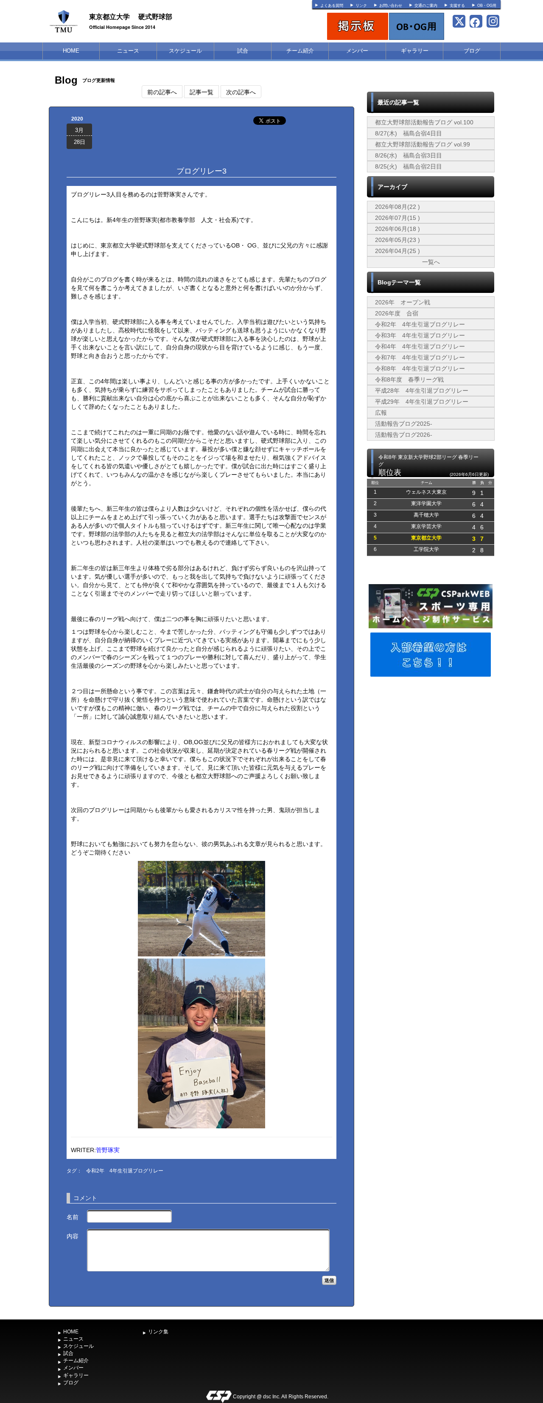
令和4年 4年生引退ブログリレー (420, 346)
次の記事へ (241, 91)
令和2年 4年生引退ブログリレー (124, 1171)
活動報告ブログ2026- (403, 434)
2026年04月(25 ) (397, 250)
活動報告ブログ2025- (403, 423)
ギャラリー (414, 51)
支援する (457, 5)
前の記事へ (162, 91)
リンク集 (158, 1332)
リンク (361, 5)
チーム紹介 (300, 51)
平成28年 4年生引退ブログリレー (421, 390)
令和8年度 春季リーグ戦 (409, 379)
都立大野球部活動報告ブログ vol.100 (424, 122)
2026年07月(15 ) (397, 217)
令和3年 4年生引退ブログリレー (420, 335)
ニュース (128, 51)
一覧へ (431, 262)
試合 (242, 51)
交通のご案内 (425, 5)
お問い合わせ (390, 5)
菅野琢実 (108, 1150)
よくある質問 (331, 5)
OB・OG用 (486, 5)
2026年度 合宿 (396, 313)
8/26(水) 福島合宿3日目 (408, 155)
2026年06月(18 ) (397, 228)
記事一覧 (201, 91)
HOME (71, 51)
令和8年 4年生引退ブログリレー (420, 368)
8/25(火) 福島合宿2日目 (408, 166)
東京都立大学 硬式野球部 (130, 16)
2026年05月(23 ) (397, 239)
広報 (381, 412)
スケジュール (185, 51)
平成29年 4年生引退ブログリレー (421, 401)
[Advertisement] (430, 742)
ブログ (472, 51)
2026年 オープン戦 (402, 302)
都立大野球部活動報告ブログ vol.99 (422, 144)
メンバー (357, 51)
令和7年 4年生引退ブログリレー (420, 357)
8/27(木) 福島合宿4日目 (408, 133)
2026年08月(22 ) (397, 206)
